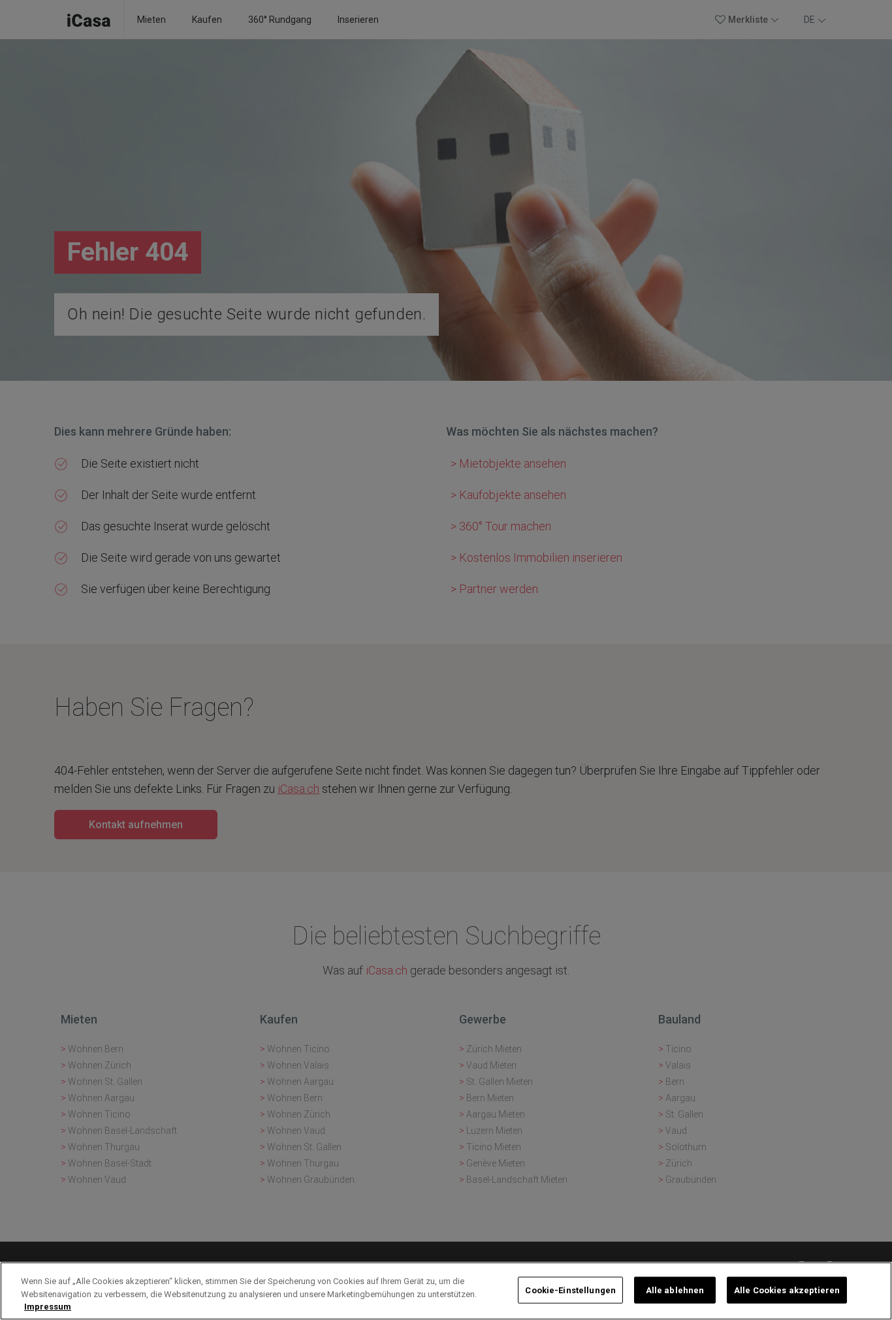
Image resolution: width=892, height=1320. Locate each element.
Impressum (47, 1307)
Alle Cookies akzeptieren (787, 1290)
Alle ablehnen (675, 1290)
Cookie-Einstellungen (570, 1290)
